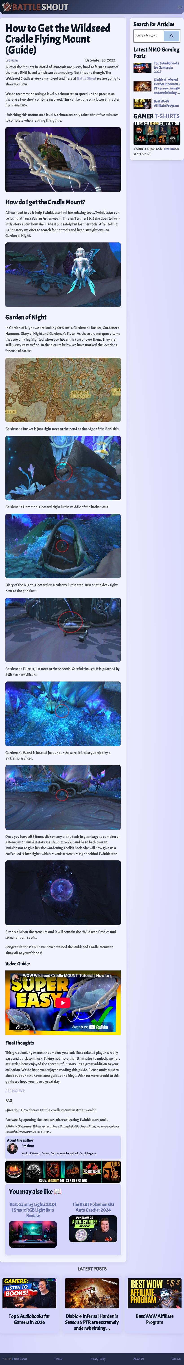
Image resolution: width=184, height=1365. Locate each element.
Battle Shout (86, 78)
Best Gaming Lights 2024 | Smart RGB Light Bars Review (33, 1210)
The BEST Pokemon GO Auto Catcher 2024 (93, 1207)
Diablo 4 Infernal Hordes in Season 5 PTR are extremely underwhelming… (167, 86)
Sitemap (177, 1359)
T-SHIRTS (167, 116)
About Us (138, 1359)
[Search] (171, 36)
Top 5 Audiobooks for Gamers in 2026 (166, 67)
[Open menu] (179, 7)
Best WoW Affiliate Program (166, 103)
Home (58, 1359)
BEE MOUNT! (15, 1091)
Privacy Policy (97, 1359)
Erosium (11, 60)
